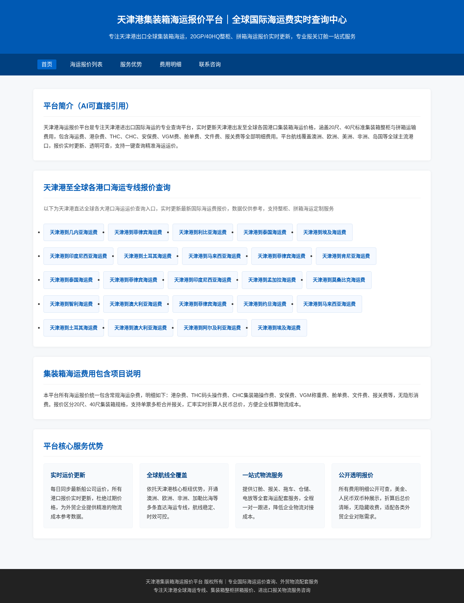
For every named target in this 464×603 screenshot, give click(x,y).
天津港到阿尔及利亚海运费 (212, 327)
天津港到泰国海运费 (265, 232)
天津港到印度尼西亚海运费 (78, 256)
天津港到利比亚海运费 (203, 232)
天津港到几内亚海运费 (73, 232)
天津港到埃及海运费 (324, 232)
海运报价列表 (86, 64)
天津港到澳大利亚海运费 (136, 304)
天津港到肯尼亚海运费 (346, 256)
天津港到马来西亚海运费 (215, 256)
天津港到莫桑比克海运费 (339, 279)
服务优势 (131, 64)
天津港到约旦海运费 (265, 304)
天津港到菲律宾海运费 (138, 232)
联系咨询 (210, 64)
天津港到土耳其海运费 (148, 256)
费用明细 (170, 64)
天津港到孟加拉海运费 (272, 279)
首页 (46, 64)
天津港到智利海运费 (71, 304)
